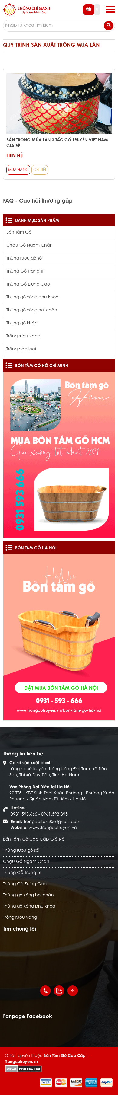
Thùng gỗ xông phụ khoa (32, 297)
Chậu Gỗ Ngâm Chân (29, 246)
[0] (91, 14)
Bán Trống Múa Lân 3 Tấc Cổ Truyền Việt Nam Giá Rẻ (57, 143)
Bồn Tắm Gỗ (18, 233)
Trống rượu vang (23, 336)
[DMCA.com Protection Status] (23, 1069)
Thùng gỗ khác (22, 323)
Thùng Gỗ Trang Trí (25, 272)
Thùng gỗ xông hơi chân (31, 310)
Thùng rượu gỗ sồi (24, 259)
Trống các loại (21, 349)
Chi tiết (39, 170)
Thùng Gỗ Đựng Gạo (28, 285)
